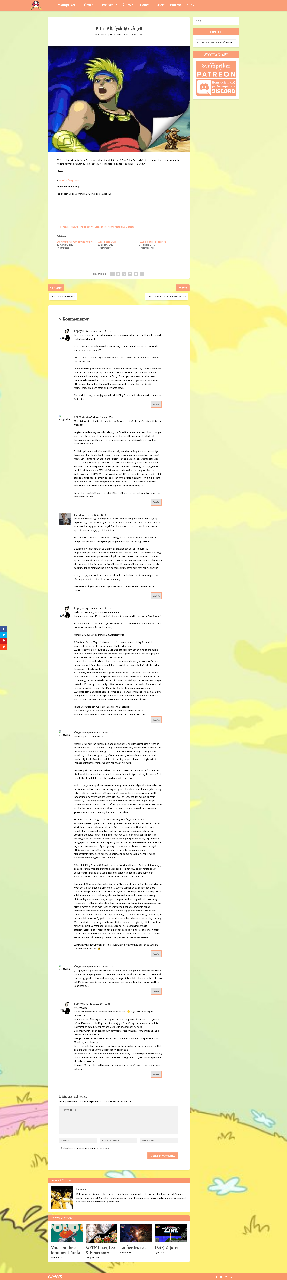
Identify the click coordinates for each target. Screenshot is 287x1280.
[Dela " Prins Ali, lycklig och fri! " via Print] (142, 274)
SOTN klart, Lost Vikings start (101, 1250)
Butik (190, 5)
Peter (77, 514)
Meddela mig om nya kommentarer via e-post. (86, 1147)
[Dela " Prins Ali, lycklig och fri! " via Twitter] (118, 274)
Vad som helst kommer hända (65, 1250)
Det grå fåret (166, 1247)
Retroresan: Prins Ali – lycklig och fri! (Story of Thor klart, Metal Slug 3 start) (95, 226)
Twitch (144, 5)
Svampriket (66, 5)
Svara (156, 404)
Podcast (107, 5)
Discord (159, 5)
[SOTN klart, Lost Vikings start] (101, 1233)
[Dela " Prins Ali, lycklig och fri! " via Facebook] (112, 274)
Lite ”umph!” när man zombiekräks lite (75, 241)
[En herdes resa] (136, 1233)
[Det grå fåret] (171, 1233)
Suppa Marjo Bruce (107, 241)
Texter (88, 5)
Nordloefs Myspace (69, 180)
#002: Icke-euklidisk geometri (152, 241)
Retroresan (101, 34)
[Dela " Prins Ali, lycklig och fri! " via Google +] (124, 274)
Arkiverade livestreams (209, 42)
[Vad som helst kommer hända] (67, 1233)
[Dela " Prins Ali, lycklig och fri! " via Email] (136, 274)
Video (126, 5)
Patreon (176, 5)
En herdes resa (134, 1247)
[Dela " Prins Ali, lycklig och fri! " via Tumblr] (130, 274)
